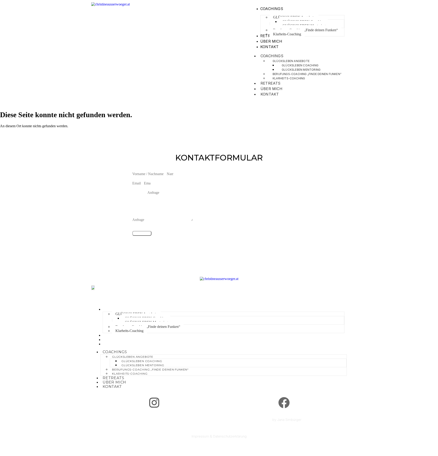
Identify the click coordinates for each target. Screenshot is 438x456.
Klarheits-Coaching (289, 78)
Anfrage (138, 220)
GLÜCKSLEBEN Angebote (132, 356)
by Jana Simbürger (286, 419)
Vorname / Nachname (148, 174)
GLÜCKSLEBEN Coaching (141, 361)
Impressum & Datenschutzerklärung (219, 436)
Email (137, 183)
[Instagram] (154, 402)
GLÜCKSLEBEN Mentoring (142, 365)
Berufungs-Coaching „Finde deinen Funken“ (147, 327)
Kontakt (270, 94)
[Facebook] (284, 402)
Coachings (272, 56)
